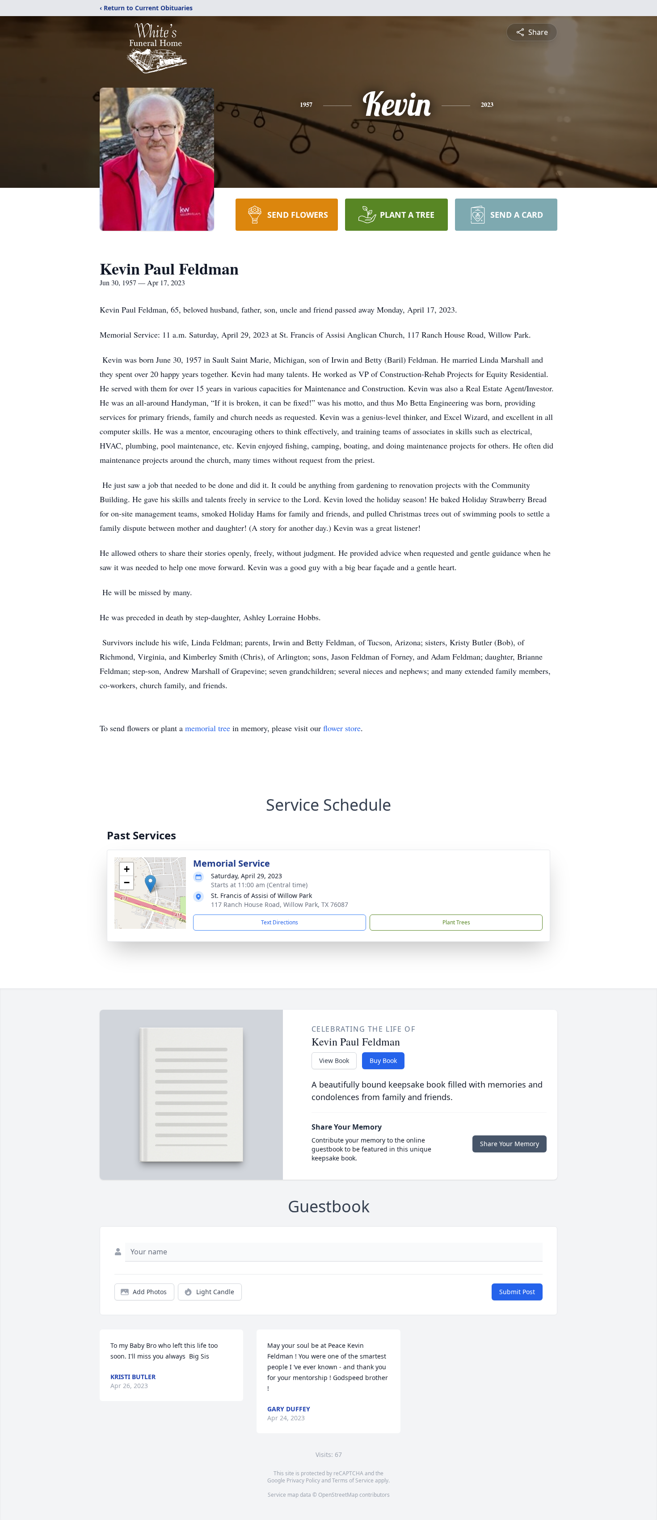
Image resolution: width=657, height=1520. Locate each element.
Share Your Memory (509, 1143)
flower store (342, 728)
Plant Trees (456, 922)
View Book (334, 1060)
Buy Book (383, 1060)
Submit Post (517, 1291)
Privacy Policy (303, 1480)
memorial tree (207, 728)
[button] (150, 884)
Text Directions (279, 922)
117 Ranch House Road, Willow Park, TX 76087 (279, 904)
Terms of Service (353, 1480)
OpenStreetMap (338, 1495)
